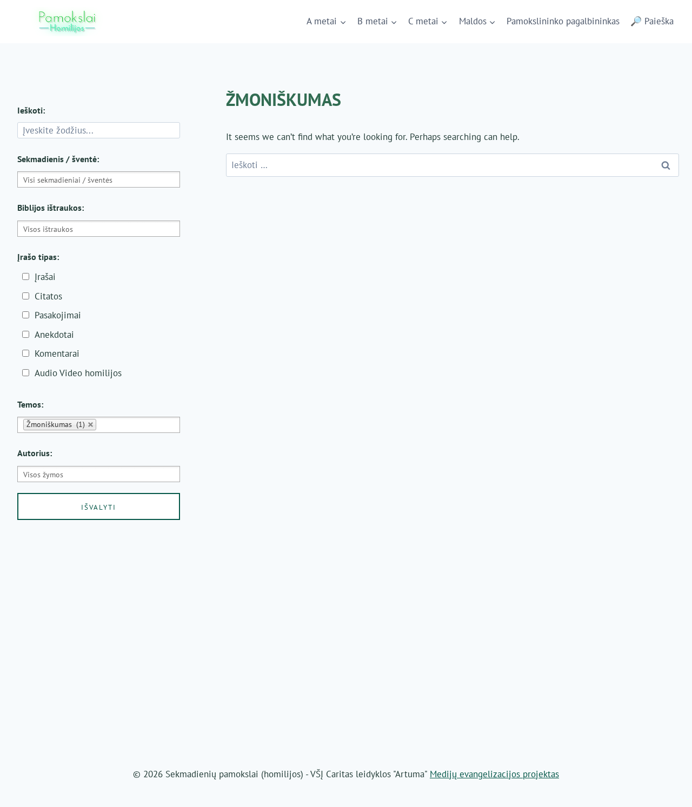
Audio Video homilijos (78, 373)
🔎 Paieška (652, 21)
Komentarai (57, 353)
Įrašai (45, 277)
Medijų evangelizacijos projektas (494, 774)
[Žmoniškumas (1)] (98, 424)
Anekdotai (54, 335)
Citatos (48, 296)
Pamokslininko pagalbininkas (563, 21)
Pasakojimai (58, 315)
